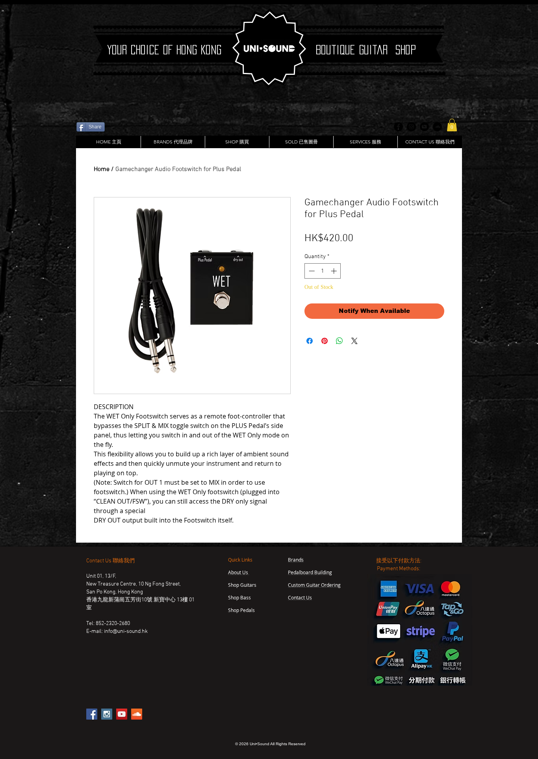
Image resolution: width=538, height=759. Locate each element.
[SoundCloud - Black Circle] (437, 126)
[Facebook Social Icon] (91, 714)
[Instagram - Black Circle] (411, 126)
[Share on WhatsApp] (339, 341)
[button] (452, 125)
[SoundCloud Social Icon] (136, 714)
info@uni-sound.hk (126, 631)
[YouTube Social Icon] (121, 714)
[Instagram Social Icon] (106, 714)
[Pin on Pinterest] (324, 341)
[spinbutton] (322, 271)
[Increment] (334, 271)
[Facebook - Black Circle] (398, 126)
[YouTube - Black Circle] (424, 126)
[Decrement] (311, 271)
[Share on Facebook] (309, 341)
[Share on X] (354, 341)
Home (101, 169)
